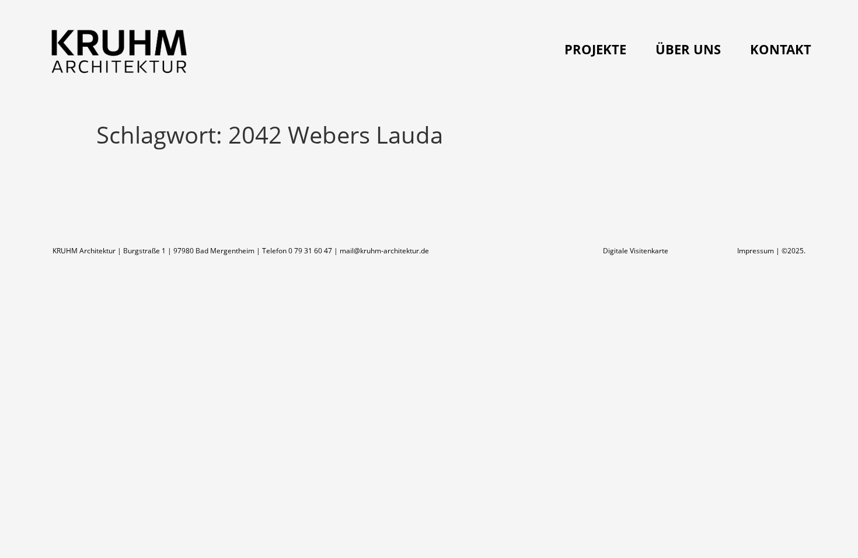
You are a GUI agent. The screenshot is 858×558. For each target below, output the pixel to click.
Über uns (688, 49)
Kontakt (780, 49)
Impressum (755, 251)
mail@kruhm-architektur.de (384, 251)
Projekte (595, 49)
